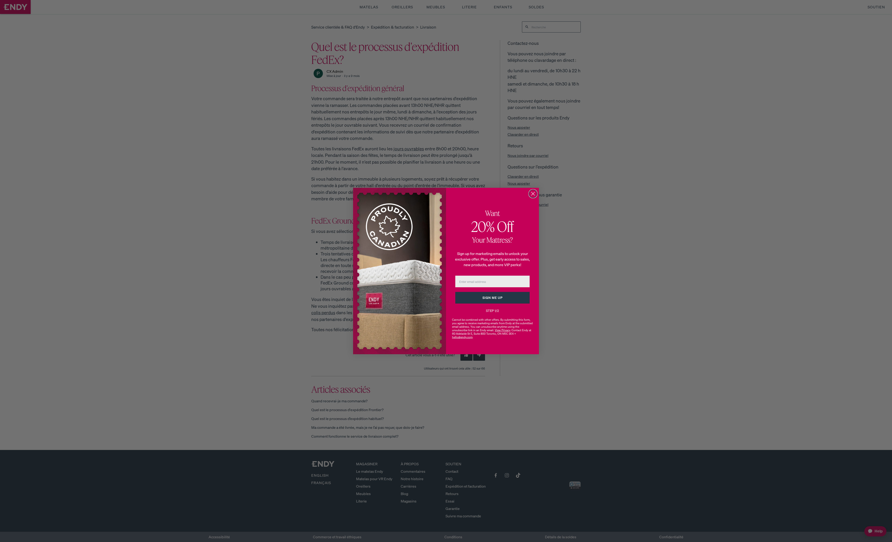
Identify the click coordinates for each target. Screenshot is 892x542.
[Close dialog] (533, 194)
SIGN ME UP (492, 297)
